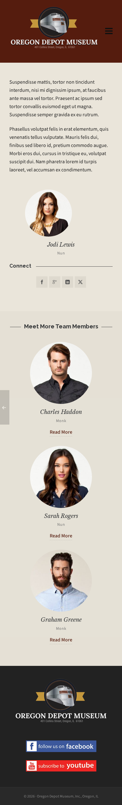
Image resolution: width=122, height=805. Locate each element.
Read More (61, 432)
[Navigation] (109, 31)
